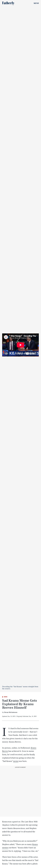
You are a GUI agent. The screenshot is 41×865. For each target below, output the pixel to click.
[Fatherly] (8, 3)
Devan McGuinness (10, 712)
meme (15, 761)
